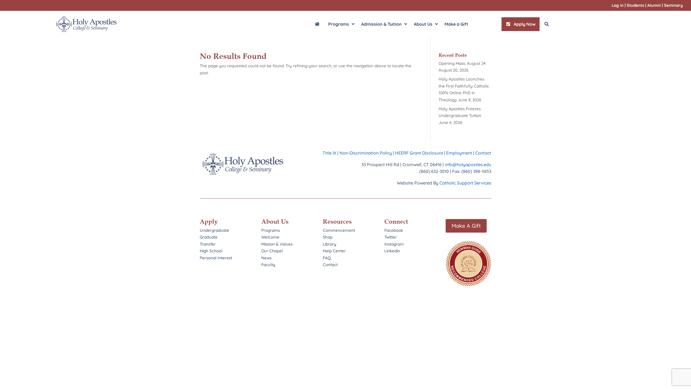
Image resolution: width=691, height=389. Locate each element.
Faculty (268, 264)
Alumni (654, 5)
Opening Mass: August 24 (462, 63)
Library (329, 244)
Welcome (270, 237)
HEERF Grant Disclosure (419, 153)
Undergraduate (214, 230)
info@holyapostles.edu (468, 164)
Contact (483, 153)
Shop (328, 237)
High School (211, 250)
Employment (459, 153)
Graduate (209, 237)
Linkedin (392, 250)
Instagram (394, 244)
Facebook (393, 230)
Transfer (208, 244)
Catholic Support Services (465, 183)
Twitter (390, 237)
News (266, 257)
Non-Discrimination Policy (366, 153)
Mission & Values (277, 244)
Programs (270, 230)
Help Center (334, 250)
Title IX (329, 153)
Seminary (673, 5)
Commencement (339, 230)
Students (635, 5)
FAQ (327, 257)
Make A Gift (466, 225)
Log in (618, 5)
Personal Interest (216, 257)
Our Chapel (272, 250)
